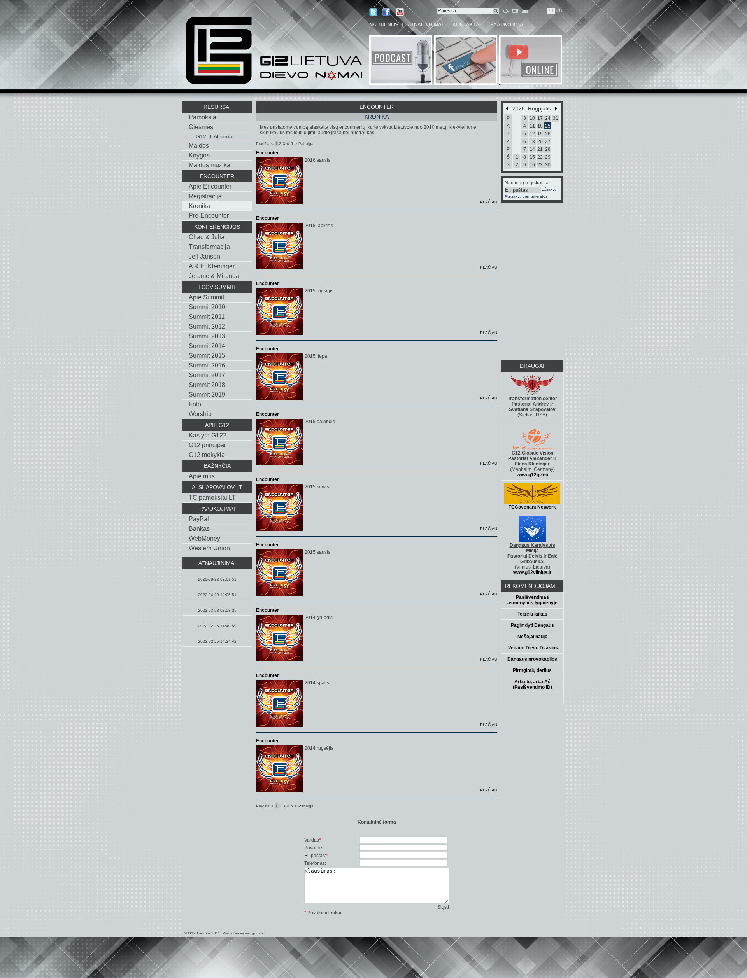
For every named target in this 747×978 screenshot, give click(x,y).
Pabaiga (306, 144)
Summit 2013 (207, 336)
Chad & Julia (206, 237)
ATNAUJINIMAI (425, 25)
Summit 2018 (207, 384)
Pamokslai (203, 117)
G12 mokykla (207, 454)
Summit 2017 (207, 375)
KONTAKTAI (466, 25)
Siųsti (443, 907)
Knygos (199, 155)
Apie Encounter (210, 186)
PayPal (199, 519)
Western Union (209, 548)
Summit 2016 (207, 365)
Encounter (267, 153)
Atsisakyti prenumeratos (526, 196)
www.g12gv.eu (532, 475)
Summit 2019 (207, 394)
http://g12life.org (532, 420)
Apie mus (202, 476)
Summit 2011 (207, 316)
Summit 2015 (207, 355)
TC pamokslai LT (212, 497)
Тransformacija (209, 246)
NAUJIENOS (383, 25)
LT (551, 11)
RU (559, 10)
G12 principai (207, 445)
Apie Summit (206, 297)
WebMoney (204, 538)
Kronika (199, 206)
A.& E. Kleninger (212, 266)
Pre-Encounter (209, 215)
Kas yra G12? (207, 435)
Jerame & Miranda (214, 276)
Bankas (199, 528)
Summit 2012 (207, 326)
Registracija (205, 196)
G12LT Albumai (214, 136)
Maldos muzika (209, 165)
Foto (195, 404)
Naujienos (217, 605)
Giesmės (201, 127)
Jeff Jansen (204, 256)
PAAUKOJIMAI (507, 25)
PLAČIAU (488, 202)
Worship (200, 414)
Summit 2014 (207, 346)
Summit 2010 (207, 307)
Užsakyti (549, 189)
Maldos (199, 145)
